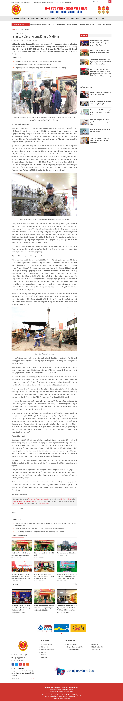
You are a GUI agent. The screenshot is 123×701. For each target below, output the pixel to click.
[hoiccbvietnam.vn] (16, 10)
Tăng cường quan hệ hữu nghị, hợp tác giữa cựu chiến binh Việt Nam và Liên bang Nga (41, 68)
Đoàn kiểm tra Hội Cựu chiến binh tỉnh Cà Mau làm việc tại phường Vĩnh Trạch (38, 61)
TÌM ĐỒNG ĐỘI (76, 18)
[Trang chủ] (12, 19)
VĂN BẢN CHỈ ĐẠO (20, 18)
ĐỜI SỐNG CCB (87, 18)
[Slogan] (78, 9)
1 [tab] (61, 634)
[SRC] (78, 628)
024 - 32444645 (18, 503)
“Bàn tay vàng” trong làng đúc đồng (38, 499)
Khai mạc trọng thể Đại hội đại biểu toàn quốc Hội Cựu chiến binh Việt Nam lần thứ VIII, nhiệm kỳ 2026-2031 (21, 576)
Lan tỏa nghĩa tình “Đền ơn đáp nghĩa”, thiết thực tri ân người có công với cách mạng (40, 528)
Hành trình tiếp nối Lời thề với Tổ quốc (44, 554)
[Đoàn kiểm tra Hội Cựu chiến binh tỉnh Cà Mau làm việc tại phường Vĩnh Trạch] (85, 42)
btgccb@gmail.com (43, 503)
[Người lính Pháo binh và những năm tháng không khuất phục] (85, 52)
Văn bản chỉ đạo (72, 644)
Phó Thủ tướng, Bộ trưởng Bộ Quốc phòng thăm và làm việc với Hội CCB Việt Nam (39, 532)
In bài (23, 508)
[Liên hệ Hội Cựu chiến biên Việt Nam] (74, 671)
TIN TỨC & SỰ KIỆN (33, 18)
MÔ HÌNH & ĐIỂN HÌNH (63, 18)
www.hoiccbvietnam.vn (71, 693)
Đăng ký (62, 2)
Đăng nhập (68, 2)
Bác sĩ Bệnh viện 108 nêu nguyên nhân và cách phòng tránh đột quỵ (100, 112)
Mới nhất (84, 35)
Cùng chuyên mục (20, 536)
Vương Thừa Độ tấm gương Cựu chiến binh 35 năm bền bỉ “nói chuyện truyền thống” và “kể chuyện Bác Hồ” (67, 576)
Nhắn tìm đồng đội (97, 647)
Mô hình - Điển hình (32, 40)
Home (13, 29)
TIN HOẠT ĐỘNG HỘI (47, 18)
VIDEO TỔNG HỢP (99, 18)
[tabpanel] (45, 628)
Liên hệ (56, 2)
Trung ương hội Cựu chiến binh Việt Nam (25, 501)
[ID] (61, 628)
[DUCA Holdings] (45, 628)
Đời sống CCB (86, 87)
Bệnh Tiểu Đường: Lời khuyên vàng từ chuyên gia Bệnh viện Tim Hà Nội (99, 140)
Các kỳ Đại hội (37, 2)
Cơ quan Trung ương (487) (75, 647)
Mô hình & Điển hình (73, 649)
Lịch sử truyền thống (47, 2)
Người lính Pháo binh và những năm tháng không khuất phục (33, 64)
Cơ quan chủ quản (26, 2)
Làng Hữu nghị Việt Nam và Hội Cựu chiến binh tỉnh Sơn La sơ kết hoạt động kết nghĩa (44, 576)
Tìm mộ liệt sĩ (95, 649)
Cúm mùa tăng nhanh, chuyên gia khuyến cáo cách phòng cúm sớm (100, 122)
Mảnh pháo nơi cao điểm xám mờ (67, 553)
